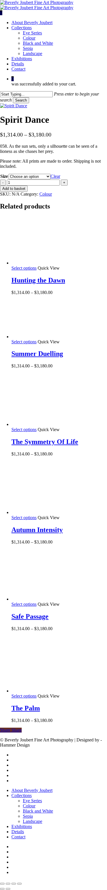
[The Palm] (54, 690)
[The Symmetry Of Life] (54, 424)
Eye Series (32, 800)
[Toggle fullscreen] (8, 884)
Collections (21, 795)
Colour (45, 194)
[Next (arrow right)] (8, 889)
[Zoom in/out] (2, 884)
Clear (55, 176)
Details (17, 831)
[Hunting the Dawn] (54, 262)
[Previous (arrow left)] (2, 889)
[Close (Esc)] (19, 884)
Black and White (38, 811)
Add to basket (13, 188)
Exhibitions (21, 826)
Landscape (32, 821)
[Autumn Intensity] (54, 512)
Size (4, 176)
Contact (18, 836)
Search (21, 100)
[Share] (13, 884)
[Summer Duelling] (54, 336)
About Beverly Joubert (32, 790)
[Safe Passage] (54, 599)
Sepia (28, 816)
